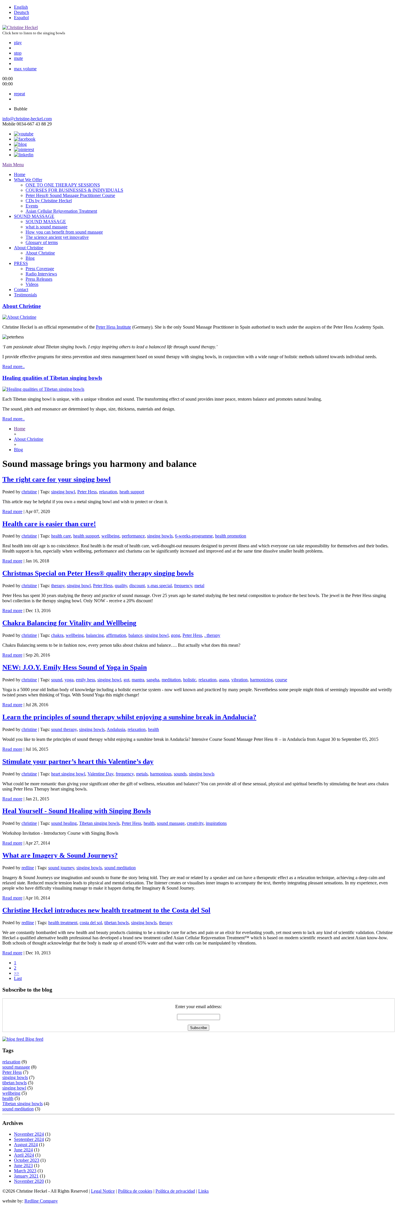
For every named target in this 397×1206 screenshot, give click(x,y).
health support (86, 535)
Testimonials (25, 294)
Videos (32, 284)
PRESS (21, 263)
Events (32, 205)
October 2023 (26, 1160)
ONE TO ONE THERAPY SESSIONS (63, 184)
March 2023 (25, 1170)
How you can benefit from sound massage (64, 232)
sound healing (64, 823)
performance (133, 535)
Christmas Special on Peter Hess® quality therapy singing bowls (98, 573)
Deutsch (21, 12)
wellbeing (110, 535)
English (21, 7)
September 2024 (29, 1139)
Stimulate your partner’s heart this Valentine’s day (77, 761)
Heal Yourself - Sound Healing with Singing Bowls (76, 811)
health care (61, 535)
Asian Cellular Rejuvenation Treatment (61, 211)
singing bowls (160, 535)
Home (19, 174)
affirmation (116, 635)
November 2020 (29, 1181)
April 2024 (24, 1155)
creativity (195, 823)
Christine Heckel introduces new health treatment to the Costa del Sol (106, 910)
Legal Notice (103, 1191)
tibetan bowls (116, 922)
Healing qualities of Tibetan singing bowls (52, 378)
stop (18, 53)
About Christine (28, 247)
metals (142, 773)
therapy (58, 585)
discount (137, 585)
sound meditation (120, 867)
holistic (189, 679)
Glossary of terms (42, 242)
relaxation (108, 491)
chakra (57, 635)
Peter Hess (87, 491)
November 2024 (29, 1134)
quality (121, 585)
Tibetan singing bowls (99, 823)
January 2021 (26, 1175)
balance (135, 635)
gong (175, 635)
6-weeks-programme (194, 535)
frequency (183, 585)
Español (21, 17)
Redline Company (41, 1200)
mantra (138, 679)
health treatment (62, 922)
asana (224, 679)
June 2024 (23, 1149)
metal (199, 585)
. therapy (212, 635)
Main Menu (13, 164)
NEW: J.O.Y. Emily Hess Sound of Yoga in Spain (74, 667)
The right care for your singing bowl (56, 479)
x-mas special (159, 585)
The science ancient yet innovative (57, 237)
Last (18, 978)
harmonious (160, 773)
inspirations (216, 823)
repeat (19, 93)
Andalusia (116, 729)
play (18, 42)
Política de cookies (135, 1191)
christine (29, 491)
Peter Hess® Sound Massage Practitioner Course (70, 195)
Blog (30, 258)
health (153, 729)
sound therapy (64, 729)
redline (28, 867)
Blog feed (33, 1039)
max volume (25, 68)
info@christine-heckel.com (27, 118)
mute (18, 58)
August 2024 (26, 1144)
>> (16, 973)
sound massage (171, 823)
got (126, 679)
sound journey (61, 867)
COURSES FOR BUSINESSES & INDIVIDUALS (74, 190)
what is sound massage (46, 226)
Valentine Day (100, 773)
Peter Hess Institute (113, 327)
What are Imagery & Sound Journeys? (60, 855)
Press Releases (39, 279)
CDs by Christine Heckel (49, 200)
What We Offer (28, 179)
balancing (95, 635)
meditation (171, 679)
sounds (180, 773)
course (281, 679)
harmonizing (261, 679)
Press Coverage (40, 268)
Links (203, 1191)
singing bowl (63, 491)
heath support (131, 491)
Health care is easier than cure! (49, 524)
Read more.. (13, 366)
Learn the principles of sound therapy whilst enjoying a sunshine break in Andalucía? (129, 717)
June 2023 (23, 1165)
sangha (152, 679)
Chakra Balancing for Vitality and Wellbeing (69, 623)
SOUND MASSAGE (34, 216)
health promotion (230, 535)
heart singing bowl (68, 773)
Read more (12, 511)
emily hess (85, 679)
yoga (69, 679)
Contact (21, 289)
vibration (239, 679)
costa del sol (91, 922)
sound (56, 679)
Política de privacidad (175, 1191)
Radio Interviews (41, 273)
